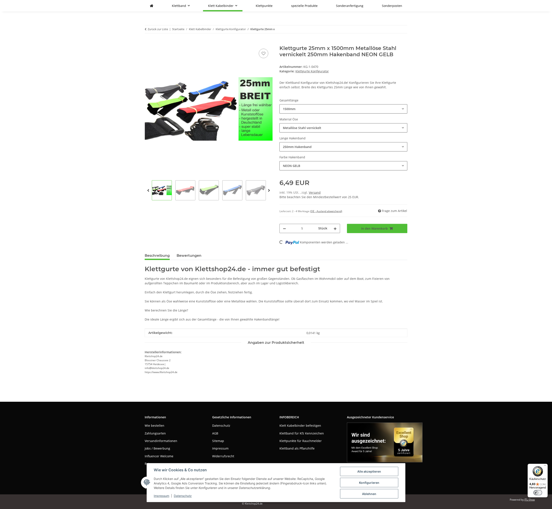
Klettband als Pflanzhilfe (297, 448)
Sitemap (218, 441)
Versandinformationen (161, 441)
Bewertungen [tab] (189, 256)
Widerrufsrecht (223, 456)
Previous (148, 190)
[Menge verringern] (284, 228)
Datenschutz (183, 496)
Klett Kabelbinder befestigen (300, 425)
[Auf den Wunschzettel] (263, 53)
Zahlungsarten (155, 433)
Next (269, 190)
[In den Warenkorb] (148, 42)
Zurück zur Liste (158, 29)
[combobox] (343, 109)
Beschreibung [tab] (157, 256)
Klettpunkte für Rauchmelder (300, 441)
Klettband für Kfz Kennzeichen (301, 433)
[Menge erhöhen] (335, 228)
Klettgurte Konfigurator (312, 71)
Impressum (161, 496)
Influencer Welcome (159, 456)
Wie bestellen (154, 425)
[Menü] (545, 466)
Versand (315, 192)
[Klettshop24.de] (151, 5)
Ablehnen (369, 494)
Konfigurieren (369, 482)
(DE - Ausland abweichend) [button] (326, 211)
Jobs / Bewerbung (157, 448)
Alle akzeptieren (369, 471)
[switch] (537, 492)
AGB (215, 433)
